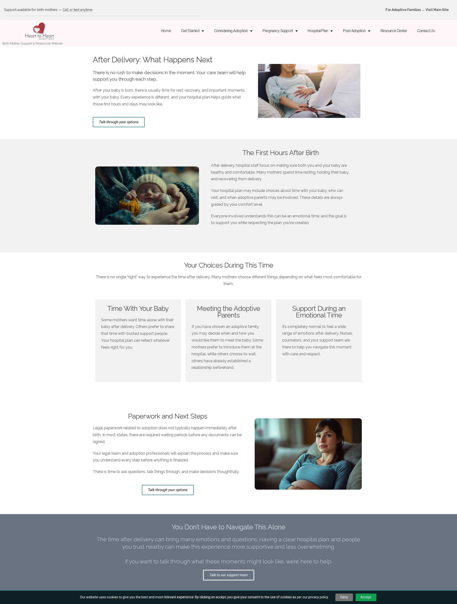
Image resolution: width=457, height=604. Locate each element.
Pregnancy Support (278, 31)
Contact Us (426, 31)
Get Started (190, 31)
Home (166, 31)
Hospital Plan (318, 31)
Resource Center (394, 31)
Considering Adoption (231, 31)
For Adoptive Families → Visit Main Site (417, 10)
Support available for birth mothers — (48, 10)
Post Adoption (354, 31)
